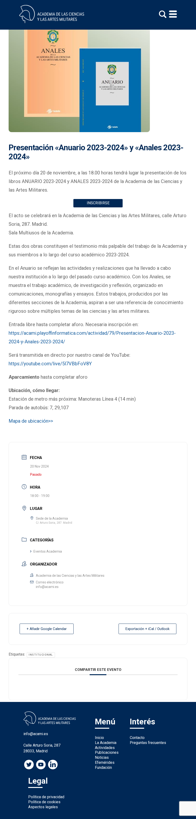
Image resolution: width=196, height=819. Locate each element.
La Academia (105, 742)
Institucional (41, 654)
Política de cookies (44, 802)
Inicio (99, 737)
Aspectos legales (43, 807)
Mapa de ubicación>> (31, 421)
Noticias (102, 757)
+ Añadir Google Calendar (47, 629)
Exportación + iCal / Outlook (147, 629)
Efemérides (104, 762)
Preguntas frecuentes (148, 742)
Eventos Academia (47, 551)
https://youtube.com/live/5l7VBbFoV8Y (50, 363)
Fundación (103, 767)
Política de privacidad (46, 797)
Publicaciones (107, 752)
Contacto (137, 737)
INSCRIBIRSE (98, 203)
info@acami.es (47, 587)
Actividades (105, 747)
